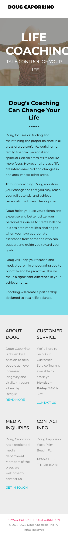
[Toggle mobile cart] (54, 12)
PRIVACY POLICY (18, 520)
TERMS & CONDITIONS (46, 520)
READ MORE (15, 399)
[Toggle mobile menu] (60, 12)
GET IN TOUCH (17, 487)
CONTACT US (46, 402)
